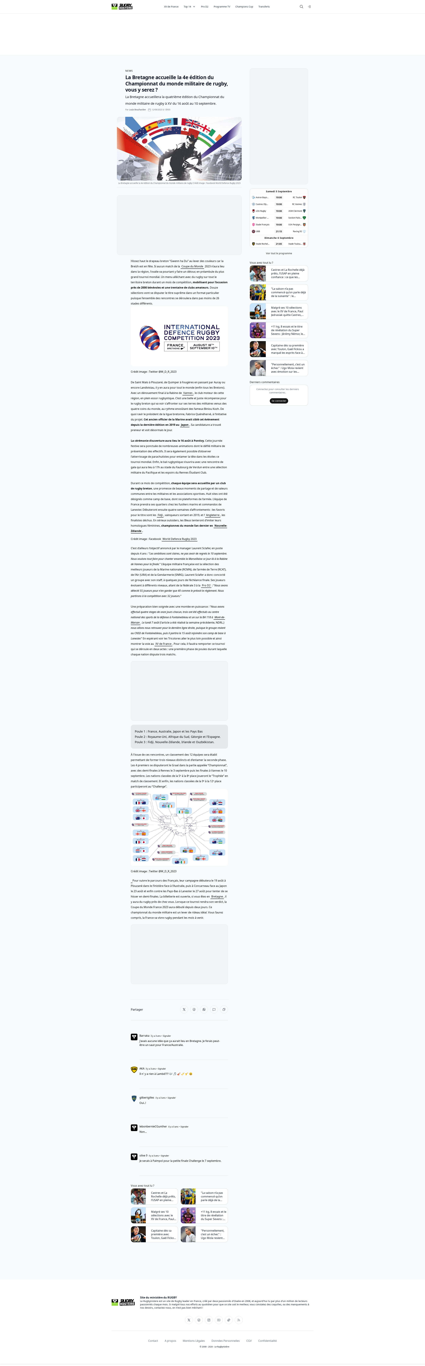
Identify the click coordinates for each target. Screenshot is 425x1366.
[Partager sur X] (184, 1009)
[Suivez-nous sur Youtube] (219, 1320)
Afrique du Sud (178, 737)
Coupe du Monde (192, 266)
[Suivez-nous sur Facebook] (199, 1320)
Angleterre (212, 515)
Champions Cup (244, 6)
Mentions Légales (194, 1341)
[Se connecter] (309, 6)
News (129, 70)
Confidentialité (267, 1341)
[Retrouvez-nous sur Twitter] (189, 1320)
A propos (170, 1341)
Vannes (188, 393)
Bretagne (217, 896)
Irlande (186, 742)
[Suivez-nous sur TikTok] (229, 1320)
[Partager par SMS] (214, 1009)
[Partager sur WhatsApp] (204, 1009)
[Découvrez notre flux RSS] (239, 1320)
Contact (153, 1341)
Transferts (264, 6)
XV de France (171, 6)
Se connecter (279, 400)
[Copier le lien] (224, 1009)
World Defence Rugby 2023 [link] (180, 539)
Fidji (160, 515)
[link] (131, 880)
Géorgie (196, 737)
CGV (249, 1341)
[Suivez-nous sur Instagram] (209, 1320)
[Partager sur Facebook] (194, 1009)
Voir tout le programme (279, 253)
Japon (185, 425)
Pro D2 (204, 6)
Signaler (167, 1035)
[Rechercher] (301, 6)
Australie (165, 731)
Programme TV (222, 6)
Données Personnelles (226, 1341)
